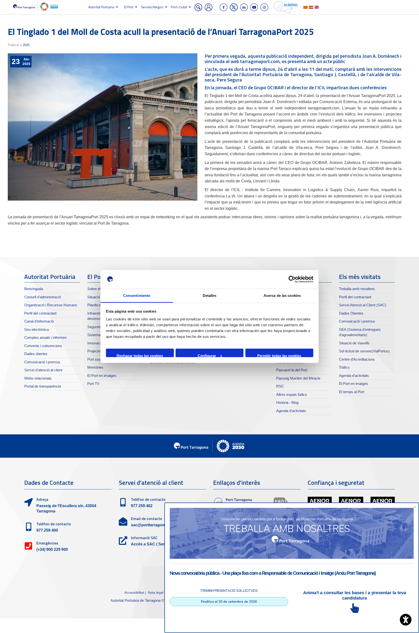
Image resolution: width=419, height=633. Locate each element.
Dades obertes (36, 354)
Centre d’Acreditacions (357, 359)
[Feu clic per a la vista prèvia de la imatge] (102, 127)
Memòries (95, 367)
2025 (26, 45)
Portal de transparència (42, 386)
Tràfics (344, 367)
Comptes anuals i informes (45, 337)
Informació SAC (144, 538)
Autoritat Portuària (101, 6)
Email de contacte (146, 518)
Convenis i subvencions (43, 346)
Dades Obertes (351, 313)
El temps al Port (351, 392)
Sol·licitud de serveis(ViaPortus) (364, 351)
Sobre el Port (97, 289)
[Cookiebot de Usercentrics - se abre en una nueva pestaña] (292, 279)
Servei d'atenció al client (43, 370)
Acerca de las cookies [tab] (282, 295)
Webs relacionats (38, 378)
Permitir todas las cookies (279, 355)
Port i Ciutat (179, 6)
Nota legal (155, 592)
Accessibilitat (134, 592)
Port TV (93, 383)
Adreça (42, 499)
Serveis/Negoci (152, 6)
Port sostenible (99, 359)
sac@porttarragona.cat (152, 525)
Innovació (95, 343)
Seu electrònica (36, 329)
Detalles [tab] (210, 295)
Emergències (47, 543)
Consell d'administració (42, 297)
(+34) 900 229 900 (52, 549)
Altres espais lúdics (291, 394)
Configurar (207, 355)
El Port (128, 6)
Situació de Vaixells (354, 343)
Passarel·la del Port (291, 370)
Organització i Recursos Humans (50, 305)
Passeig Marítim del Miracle (298, 378)
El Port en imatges (101, 375)
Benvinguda (33, 289)
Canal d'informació (39, 321)
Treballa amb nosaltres (357, 289)
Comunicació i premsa (42, 362)
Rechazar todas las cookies (140, 355)
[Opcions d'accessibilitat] (406, 620)
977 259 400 (47, 530)
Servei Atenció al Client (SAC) (362, 305)
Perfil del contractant (40, 313)
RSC (280, 386)
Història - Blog (287, 402)
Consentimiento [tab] (136, 295)
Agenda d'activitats (291, 411)
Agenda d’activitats (354, 375)
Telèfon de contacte (53, 524)
